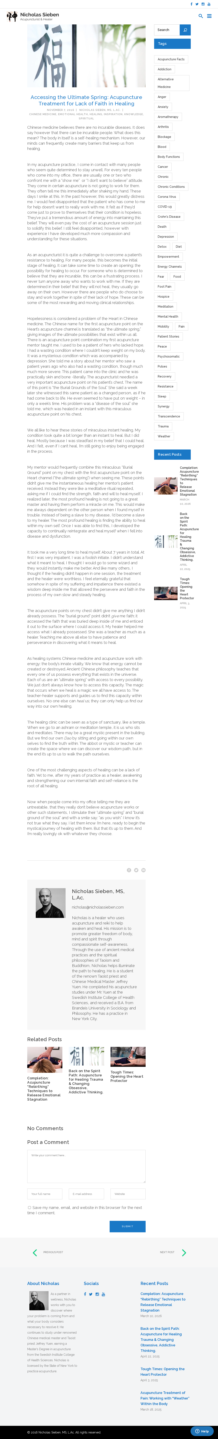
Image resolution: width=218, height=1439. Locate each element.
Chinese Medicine (42, 114)
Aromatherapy (168, 117)
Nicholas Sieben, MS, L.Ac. (100, 110)
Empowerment (168, 256)
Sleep (162, 396)
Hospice (163, 296)
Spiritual (86, 118)
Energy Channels (170, 266)
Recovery (165, 376)
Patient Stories (168, 336)
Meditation (165, 306)
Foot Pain (164, 286)
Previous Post (53, 1252)
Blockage (164, 137)
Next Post (167, 1252)
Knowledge (133, 114)
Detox (162, 246)
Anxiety (163, 107)
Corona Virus (167, 196)
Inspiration (113, 114)
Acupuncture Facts (171, 59)
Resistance (166, 386)
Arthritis (163, 127)
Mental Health (168, 316)
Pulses (162, 366)
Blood (162, 146)
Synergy (164, 406)
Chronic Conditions (171, 186)
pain (182, 326)
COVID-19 (165, 206)
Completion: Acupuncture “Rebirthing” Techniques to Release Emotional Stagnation (44, 1088)
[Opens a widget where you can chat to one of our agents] (202, 1431)
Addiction (164, 69)
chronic (163, 176)
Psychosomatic (169, 356)
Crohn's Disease (169, 216)
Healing (96, 114)
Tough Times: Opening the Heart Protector (126, 1076)
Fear (161, 276)
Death (162, 226)
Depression (166, 236)
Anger (162, 97)
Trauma (163, 426)
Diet (179, 246)
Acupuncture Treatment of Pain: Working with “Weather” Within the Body (165, 1398)
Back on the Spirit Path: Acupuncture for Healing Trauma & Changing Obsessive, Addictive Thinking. (86, 1081)
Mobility (163, 326)
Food (177, 276)
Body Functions (169, 156)
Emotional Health (73, 114)
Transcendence (169, 416)
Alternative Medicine (166, 83)
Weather (164, 436)
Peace (162, 346)
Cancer (163, 166)
